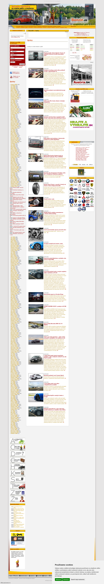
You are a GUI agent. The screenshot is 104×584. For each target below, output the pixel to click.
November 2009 (15, 376)
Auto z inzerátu (17, 526)
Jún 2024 (13, 116)
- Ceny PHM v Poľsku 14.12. (81, 153)
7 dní (80, 164)
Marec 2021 (13, 163)
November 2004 (15, 432)
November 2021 (15, 153)
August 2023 (14, 128)
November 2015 (15, 290)
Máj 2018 (13, 254)
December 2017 (15, 260)
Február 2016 (14, 286)
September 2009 (15, 378)
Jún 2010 (13, 368)
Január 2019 (14, 244)
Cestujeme (18, 27)
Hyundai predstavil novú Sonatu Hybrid (54, 375)
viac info (74, 52)
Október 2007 (14, 406)
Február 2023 (14, 135)
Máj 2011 (13, 355)
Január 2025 (14, 107)
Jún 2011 (13, 354)
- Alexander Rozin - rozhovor (81, 158)
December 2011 (14, 347)
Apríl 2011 (13, 357)
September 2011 (15, 351)
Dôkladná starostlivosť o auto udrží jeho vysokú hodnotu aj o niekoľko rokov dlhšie (54, 409)
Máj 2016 (13, 283)
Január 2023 (14, 136)
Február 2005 (14, 428)
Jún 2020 (13, 174)
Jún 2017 (13, 267)
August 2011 (14, 352)
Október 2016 (14, 277)
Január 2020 (14, 180)
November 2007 (15, 405)
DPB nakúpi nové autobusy (19, 198)
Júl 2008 (13, 395)
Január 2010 (14, 374)
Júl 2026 (13, 85)
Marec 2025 (13, 105)
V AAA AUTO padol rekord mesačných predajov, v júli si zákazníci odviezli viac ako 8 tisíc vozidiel (55, 357)
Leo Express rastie (17, 512)
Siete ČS (57, 27)
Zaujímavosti (44, 26)
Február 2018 (14, 257)
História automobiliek (38, 27)
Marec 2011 (13, 358)
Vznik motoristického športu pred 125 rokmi (55, 229)
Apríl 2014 (13, 313)
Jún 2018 (13, 252)
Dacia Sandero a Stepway (19, 527)
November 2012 (15, 334)
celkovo (91, 164)
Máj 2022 (13, 146)
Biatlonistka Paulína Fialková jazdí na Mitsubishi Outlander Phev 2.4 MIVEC (53, 156)
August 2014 (14, 308)
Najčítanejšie (75, 142)
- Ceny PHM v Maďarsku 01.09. (81, 157)
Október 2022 (14, 140)
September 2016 (15, 278)
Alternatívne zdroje (32, 26)
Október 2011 (14, 349)
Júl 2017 (13, 266)
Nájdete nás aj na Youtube (16, 77)
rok (87, 164)
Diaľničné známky (24, 27)
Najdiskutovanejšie (87, 142)
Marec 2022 (13, 148)
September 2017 (15, 263)
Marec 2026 (13, 90)
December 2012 (15, 332)
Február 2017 (14, 272)
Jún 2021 (13, 159)
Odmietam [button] (66, 579)
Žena (66, 27)
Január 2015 (14, 302)
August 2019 (14, 186)
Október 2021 (14, 154)
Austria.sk (82, 32)
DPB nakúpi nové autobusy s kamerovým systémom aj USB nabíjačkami (54, 139)
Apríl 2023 (13, 133)
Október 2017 (14, 262)
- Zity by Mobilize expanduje (80, 150)
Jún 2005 (13, 423)
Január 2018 (14, 259)
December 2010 (15, 362)
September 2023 (15, 127)
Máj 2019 (13, 239)
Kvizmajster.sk (77, 35)
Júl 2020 (13, 173)
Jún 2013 (13, 325)
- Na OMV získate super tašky (81, 152)
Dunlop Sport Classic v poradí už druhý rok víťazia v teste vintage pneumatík (55, 185)
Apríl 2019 (13, 240)
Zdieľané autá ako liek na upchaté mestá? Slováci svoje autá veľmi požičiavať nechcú (55, 117)
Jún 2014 (13, 311)
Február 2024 (14, 120)
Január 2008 (14, 403)
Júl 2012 (13, 338)
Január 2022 (14, 151)
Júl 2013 (13, 324)
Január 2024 (14, 122)
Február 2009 (14, 387)
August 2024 (14, 113)
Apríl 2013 (13, 328)
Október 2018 (14, 248)
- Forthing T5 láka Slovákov (80, 151)
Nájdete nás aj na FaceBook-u (16, 73)
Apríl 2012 (13, 342)
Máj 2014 (13, 312)
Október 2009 (14, 377)
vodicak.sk (13, 545)
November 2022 (15, 139)
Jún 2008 (13, 397)
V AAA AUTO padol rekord (19, 226)
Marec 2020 (13, 177)
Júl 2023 (13, 129)
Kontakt (59, 26)
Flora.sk (87, 32)
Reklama (54, 26)
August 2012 (14, 337)
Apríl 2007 (13, 414)
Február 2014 (14, 315)
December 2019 (15, 181)
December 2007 (15, 404)
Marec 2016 (13, 285)
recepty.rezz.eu (85, 35)
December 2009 (15, 375)
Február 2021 (14, 164)
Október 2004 (14, 433)
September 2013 (15, 322)
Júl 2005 (13, 422)
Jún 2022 (13, 145)
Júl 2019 (13, 237)
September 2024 (15, 112)
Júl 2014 (13, 309)
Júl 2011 (13, 353)
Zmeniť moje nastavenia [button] (77, 579)
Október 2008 (14, 392)
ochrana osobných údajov (51, 580)
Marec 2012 (13, 343)
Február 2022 (14, 150)
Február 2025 (14, 106)
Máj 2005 (13, 425)
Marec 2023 (13, 134)
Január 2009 (14, 388)
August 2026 (14, 84)
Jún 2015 (13, 296)
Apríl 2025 (13, 104)
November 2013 (15, 319)
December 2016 (15, 274)
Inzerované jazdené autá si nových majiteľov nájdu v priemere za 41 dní (55, 272)
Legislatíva (39, 26)
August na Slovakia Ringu (19, 217)
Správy (22, 26)
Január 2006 (14, 416)
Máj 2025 (13, 102)
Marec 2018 (13, 256)
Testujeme (62, 27)
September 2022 (15, 141)
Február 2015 (14, 301)
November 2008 (15, 391)
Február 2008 (14, 401)
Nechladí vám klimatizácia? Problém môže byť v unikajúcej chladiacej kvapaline (54, 173)
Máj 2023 (13, 131)
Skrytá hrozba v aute (18, 205)
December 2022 (15, 137)
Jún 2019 (13, 238)
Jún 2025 (13, 101)
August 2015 (14, 294)
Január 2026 (14, 93)
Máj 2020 (13, 175)
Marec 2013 (13, 329)
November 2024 (15, 110)
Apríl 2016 (13, 284)
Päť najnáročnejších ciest (19, 232)
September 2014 (15, 307)
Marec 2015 (13, 300)
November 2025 (15, 95)
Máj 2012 (13, 341)
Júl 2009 (13, 381)
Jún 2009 (13, 382)
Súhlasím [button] (58, 579)
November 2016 (15, 275)
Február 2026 (14, 91)
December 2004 (15, 431)
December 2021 (15, 152)
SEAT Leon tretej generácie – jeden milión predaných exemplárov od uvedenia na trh (54, 337)
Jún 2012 (13, 340)
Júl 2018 (13, 251)
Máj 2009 (13, 383)
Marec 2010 (13, 371)
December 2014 (15, 303)
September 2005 (15, 420)
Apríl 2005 (13, 426)
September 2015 (15, 292)
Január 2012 (14, 346)
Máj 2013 (13, 326)
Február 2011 (14, 359)
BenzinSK (31, 30)
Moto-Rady (50, 26)
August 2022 (14, 142)
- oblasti (20, 67)
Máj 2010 (13, 369)
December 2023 (15, 123)
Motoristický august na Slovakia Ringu (53, 294)
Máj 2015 (13, 297)
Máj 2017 (13, 268)
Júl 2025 (13, 100)
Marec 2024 (13, 119)
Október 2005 (14, 418)
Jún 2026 (13, 87)
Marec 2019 (13, 242)
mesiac (83, 164)
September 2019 (15, 185)
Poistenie (45, 27)
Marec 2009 (13, 386)
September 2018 (15, 249)
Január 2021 (14, 165)
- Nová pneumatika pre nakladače (82, 149)
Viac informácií (57, 1)
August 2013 (14, 323)
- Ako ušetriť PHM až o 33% (80, 159)
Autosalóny (31, 27)
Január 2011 (14, 360)
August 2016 (14, 279)
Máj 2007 (13, 412)
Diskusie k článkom (51, 27)
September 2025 (15, 97)
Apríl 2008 (13, 399)
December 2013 (15, 318)
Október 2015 (14, 291)
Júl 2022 (13, 144)
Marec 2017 (13, 271)
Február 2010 (14, 372)
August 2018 (14, 250)
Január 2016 (14, 288)
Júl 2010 (13, 366)
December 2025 (15, 94)
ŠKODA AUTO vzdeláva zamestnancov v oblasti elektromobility (53, 213)
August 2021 (14, 157)
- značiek (15, 67)
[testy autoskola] (85, 172)
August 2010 (14, 365)
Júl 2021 (13, 158)
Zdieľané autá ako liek (18, 197)
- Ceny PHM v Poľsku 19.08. (81, 160)
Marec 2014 (13, 314)
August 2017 (14, 265)
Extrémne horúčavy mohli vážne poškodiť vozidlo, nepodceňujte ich (54, 71)
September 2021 (15, 156)
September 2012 (15, 336)
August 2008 (14, 394)
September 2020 (15, 170)
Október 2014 (14, 306)
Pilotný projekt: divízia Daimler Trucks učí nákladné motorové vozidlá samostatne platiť (54, 54)
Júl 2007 (13, 410)
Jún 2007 (13, 411)
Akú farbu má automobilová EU (17, 521)
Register (45, 575)
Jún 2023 (13, 130)
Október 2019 (14, 183)
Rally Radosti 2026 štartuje (19, 524)
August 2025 (14, 99)
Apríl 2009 (13, 385)
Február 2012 (14, 345)
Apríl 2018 (13, 255)
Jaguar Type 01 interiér (18, 525)
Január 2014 (14, 317)
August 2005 (14, 421)
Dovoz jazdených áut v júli (19, 509)
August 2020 (14, 171)
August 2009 (14, 380)
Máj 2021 (13, 160)
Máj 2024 (13, 117)
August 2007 (14, 409)
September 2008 (15, 393)
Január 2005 (14, 429)
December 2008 (15, 389)
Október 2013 (14, 320)
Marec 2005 (13, 427)
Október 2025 (14, 96)
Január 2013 (14, 331)
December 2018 (15, 245)
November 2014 (15, 305)
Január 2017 (14, 273)
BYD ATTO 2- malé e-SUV (19, 517)
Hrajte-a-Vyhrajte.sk (81, 33)
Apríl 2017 (13, 269)
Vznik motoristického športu (19, 209)
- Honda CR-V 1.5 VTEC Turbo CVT (82, 147)
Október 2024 (14, 111)
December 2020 (15, 167)
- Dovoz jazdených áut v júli (80, 148)
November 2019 (15, 182)
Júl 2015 (13, 295)
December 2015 (15, 289)
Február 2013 (14, 330)
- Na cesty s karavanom (80, 155)
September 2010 (15, 364)
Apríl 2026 (13, 89)
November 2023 (15, 124)
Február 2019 (14, 243)
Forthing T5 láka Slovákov (19, 508)
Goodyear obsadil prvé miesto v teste (53, 243)
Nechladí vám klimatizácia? (19, 202)
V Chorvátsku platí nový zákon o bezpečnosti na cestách (51, 384)
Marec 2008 (13, 400)
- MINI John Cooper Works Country (82, 154)
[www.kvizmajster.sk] (81, 175)
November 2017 (15, 261)
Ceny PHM (18, 26)
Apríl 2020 (13, 176)
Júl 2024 (13, 114)
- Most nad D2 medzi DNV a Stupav (82, 156)
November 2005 (15, 417)
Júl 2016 (13, 280)
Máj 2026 (13, 88)
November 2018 (15, 246)
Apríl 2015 (13, 299)
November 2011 (15, 348)
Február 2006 (14, 415)
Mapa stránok (73, 26)
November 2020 (15, 168)
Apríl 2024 (13, 118)
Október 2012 (14, 335)
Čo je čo (26, 26)
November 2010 (15, 363)
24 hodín (75, 164)
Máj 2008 (13, 398)
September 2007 (15, 408)
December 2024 (15, 108)
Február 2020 (14, 179)
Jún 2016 (13, 282)
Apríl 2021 (13, 162)
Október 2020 (14, 169)
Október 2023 (14, 125)
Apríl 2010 (13, 370)
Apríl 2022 (13, 147)
